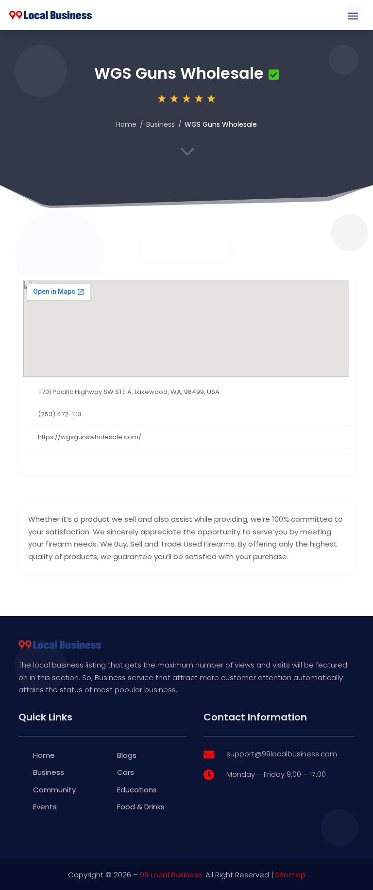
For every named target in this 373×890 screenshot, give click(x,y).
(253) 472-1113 (60, 414)
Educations (137, 790)
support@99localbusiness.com (281, 754)
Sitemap (290, 875)
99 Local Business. (171, 875)
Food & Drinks (141, 807)
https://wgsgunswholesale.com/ (89, 437)
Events (45, 807)
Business (160, 124)
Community (54, 790)
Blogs (126, 755)
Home (126, 124)
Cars (125, 772)
